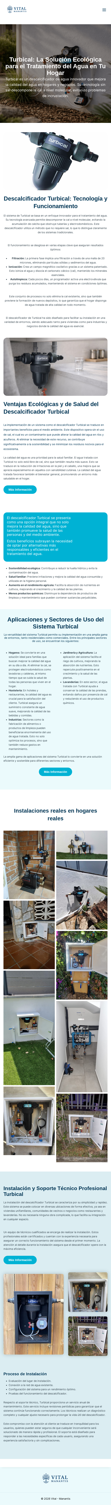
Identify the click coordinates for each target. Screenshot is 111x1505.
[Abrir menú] (104, 10)
